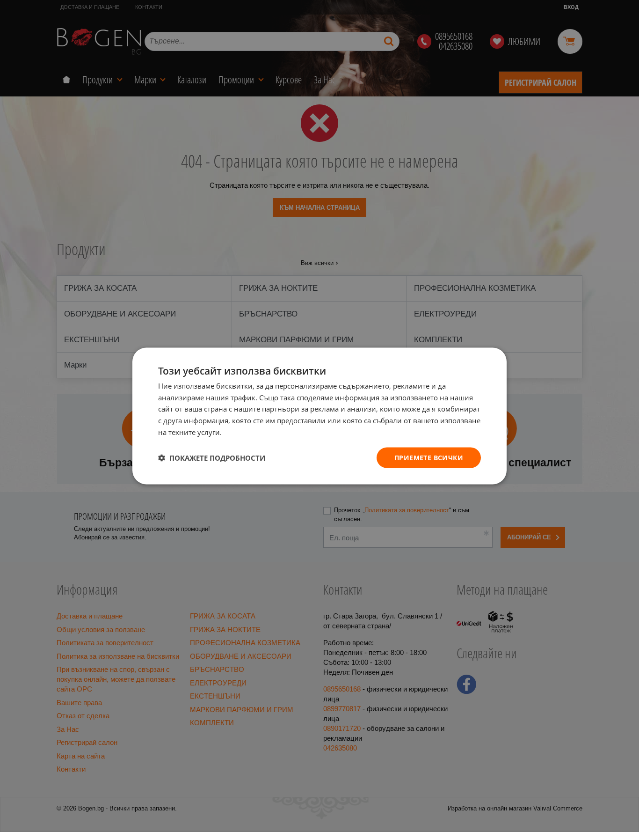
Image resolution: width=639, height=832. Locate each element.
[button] (211, 458)
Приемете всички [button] (428, 457)
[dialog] (319, 416)
